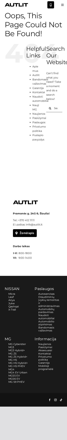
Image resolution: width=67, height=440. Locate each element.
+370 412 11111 (26, 220)
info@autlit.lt (34, 224)
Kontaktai (38, 92)
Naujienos (38, 113)
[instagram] (55, 400)
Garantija (38, 88)
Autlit (35, 75)
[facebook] (49, 400)
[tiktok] (61, 400)
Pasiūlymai (39, 118)
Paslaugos (38, 122)
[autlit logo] (16, 4)
